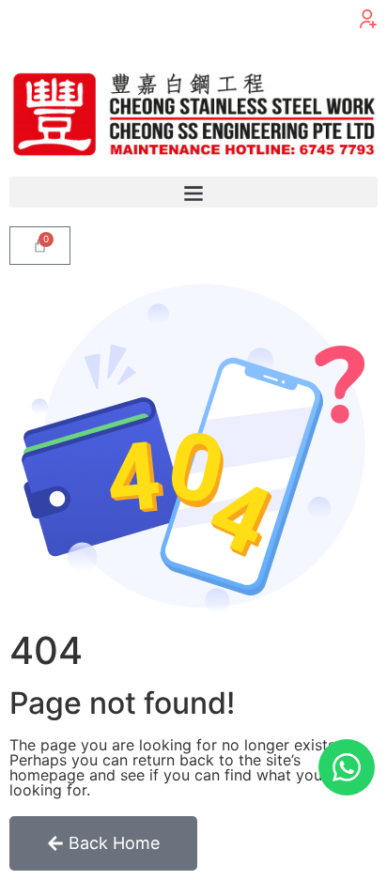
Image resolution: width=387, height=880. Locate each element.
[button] (368, 18)
